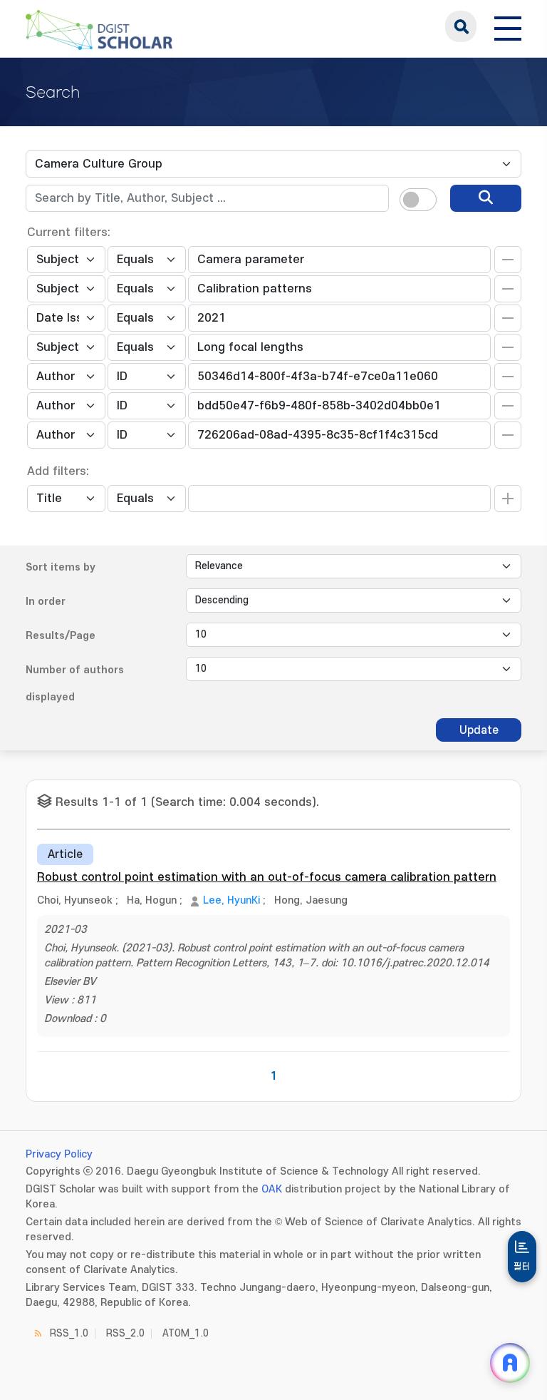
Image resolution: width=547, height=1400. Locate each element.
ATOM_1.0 (185, 1333)
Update (479, 730)
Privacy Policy (59, 1154)
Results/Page (60, 636)
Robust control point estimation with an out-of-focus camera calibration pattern (266, 877)
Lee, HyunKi (231, 900)
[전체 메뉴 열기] (507, 26)
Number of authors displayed (75, 683)
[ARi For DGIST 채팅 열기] (510, 1363)
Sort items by (60, 567)
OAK (271, 1189)
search (460, 26)
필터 (522, 1267)
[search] (485, 198)
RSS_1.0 (69, 1333)
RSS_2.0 (125, 1333)
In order (46, 602)
